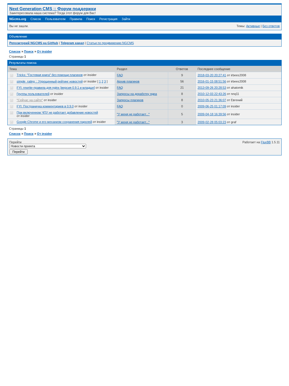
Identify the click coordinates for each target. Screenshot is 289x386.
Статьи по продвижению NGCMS (110, 43)
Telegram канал (72, 43)
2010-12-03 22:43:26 (212, 94)
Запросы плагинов (130, 100)
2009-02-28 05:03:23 (212, 122)
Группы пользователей (33, 94)
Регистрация (108, 19)
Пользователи (55, 19)
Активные (253, 26)
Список (35, 19)
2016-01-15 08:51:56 (212, 81)
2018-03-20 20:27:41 (212, 75)
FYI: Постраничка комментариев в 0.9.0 (45, 106)
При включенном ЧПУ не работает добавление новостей (57, 112)
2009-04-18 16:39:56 (212, 114)
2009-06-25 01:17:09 (212, 106)
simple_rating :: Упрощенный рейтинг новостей (50, 81)
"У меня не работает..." (133, 114)
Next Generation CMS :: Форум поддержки (52, 8)
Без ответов (271, 26)
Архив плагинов (128, 81)
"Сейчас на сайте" (30, 100)
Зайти (126, 19)
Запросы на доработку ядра (137, 94)
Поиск (90, 19)
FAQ (120, 75)
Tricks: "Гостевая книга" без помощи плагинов (50, 75)
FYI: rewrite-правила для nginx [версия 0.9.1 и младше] (56, 87)
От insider (44, 51)
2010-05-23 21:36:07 (212, 100)
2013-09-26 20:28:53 (212, 87)
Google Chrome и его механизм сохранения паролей (54, 121)
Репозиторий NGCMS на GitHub (33, 43)
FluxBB (266, 142)
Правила (76, 19)
